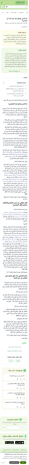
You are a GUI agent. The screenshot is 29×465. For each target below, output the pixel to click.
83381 (25, 199)
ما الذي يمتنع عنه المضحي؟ (16, 86)
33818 (8, 335)
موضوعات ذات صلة (13, 71)
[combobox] (17, 7)
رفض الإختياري (14, 463)
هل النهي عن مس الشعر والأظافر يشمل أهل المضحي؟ (15, 90)
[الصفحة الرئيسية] (27, 12)
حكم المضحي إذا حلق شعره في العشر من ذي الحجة (15, 94)
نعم (18, 361)
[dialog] (14, 459)
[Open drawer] (2, 3)
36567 (8, 197)
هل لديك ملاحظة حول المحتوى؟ (14, 351)
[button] (24, 379)
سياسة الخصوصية (7, 450)
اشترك (3, 427)
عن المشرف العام (16, 450)
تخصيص (3, 462)
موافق (23, 463)
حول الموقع (23, 450)
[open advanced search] (7, 7)
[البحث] (2, 6)
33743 (8, 272)
